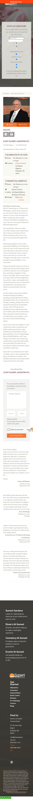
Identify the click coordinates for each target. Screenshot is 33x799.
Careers (13, 703)
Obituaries (14, 688)
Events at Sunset (20, 163)
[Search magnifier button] (16, 43)
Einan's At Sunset (15, 624)
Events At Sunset (15, 651)
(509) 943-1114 (16, 2)
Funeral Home (15, 693)
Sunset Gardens (21, 198)
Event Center (15, 695)
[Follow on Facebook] (11, 762)
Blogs (12, 706)
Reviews (13, 698)
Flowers (10, 124)
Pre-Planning (15, 701)
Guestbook (24, 124)
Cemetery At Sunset (16, 638)
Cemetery (14, 690)
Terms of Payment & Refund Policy (16, 793)
